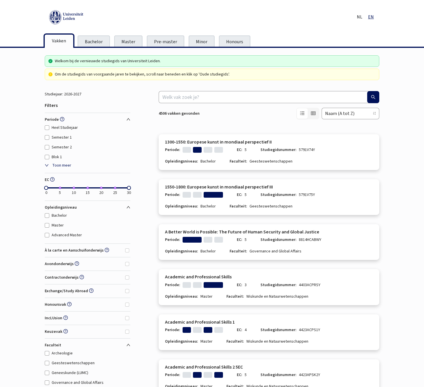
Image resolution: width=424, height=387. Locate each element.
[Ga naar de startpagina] (92, 17)
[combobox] (269, 97)
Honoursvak (55, 304)
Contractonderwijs (61, 277)
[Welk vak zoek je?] (373, 97)
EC (47, 180)
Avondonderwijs (59, 264)
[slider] (46, 187)
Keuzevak (53, 332)
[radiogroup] (307, 113)
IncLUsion (53, 318)
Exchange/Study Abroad (66, 291)
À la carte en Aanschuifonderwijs (74, 250)
